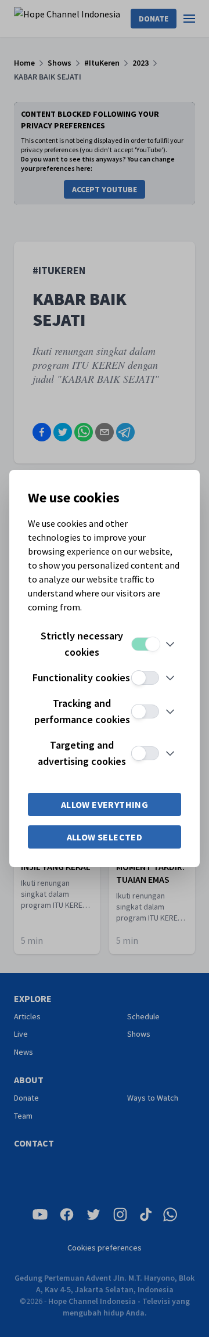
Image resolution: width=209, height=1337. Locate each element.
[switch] (145, 644)
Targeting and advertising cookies (82, 753)
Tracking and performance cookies (82, 711)
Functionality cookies (81, 677)
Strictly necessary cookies (82, 644)
